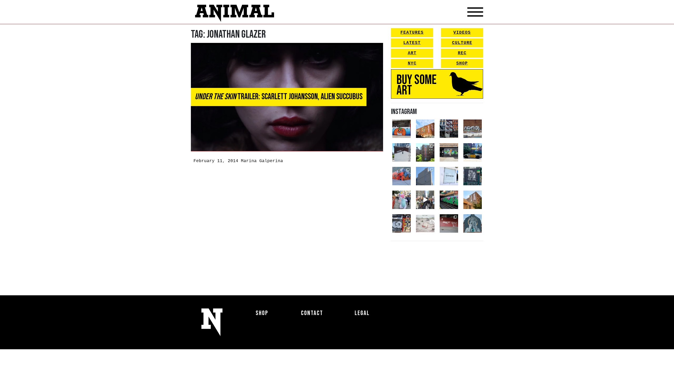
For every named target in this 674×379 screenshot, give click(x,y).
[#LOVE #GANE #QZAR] (449, 128)
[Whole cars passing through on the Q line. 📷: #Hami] (449, 200)
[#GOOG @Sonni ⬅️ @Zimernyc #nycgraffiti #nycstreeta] (401, 223)
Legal (362, 313)
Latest (412, 43)
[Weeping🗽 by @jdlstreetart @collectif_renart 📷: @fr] (472, 223)
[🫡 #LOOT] (472, 152)
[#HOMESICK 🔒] (401, 152)
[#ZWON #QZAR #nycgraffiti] (472, 200)
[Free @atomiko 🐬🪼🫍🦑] (401, 128)
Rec (462, 53)
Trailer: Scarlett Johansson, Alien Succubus (279, 97)
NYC (412, 63)
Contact (312, 313)
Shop (462, 63)
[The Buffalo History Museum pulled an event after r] (425, 223)
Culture (462, 43)
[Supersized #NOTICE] (472, 128)
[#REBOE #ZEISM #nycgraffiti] (449, 223)
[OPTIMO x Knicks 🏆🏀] (425, 152)
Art (412, 53)
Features (412, 32)
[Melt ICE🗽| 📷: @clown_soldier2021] (472, 176)
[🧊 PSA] (449, 176)
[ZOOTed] (425, 176)
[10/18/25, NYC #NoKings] (401, 200)
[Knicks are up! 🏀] (401, 176)
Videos (462, 32)
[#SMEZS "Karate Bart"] (449, 152)
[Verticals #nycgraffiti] (425, 128)
